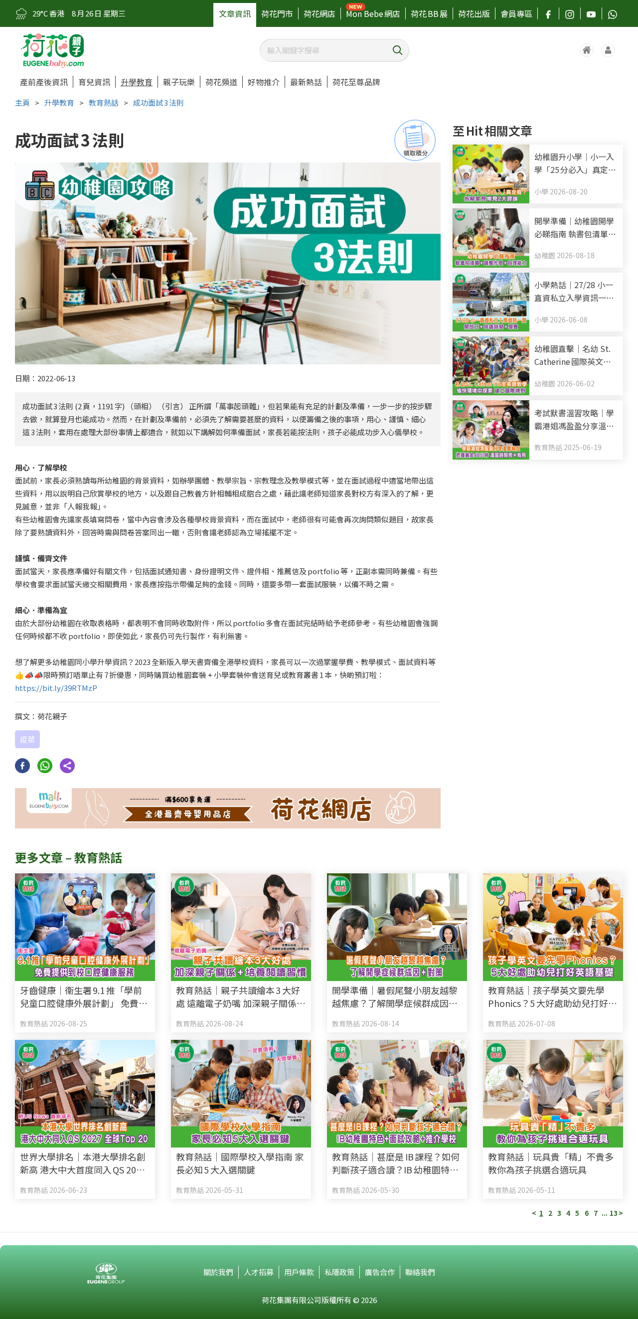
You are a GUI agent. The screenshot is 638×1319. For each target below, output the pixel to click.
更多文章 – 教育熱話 (68, 857)
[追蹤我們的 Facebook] (548, 13)
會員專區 (516, 13)
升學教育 (137, 82)
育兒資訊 (94, 82)
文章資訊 (235, 13)
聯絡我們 (420, 1272)
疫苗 (27, 739)
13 (614, 1213)
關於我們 (218, 1272)
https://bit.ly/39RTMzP (56, 687)
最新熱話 (306, 82)
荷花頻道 (221, 82)
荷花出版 (474, 13)
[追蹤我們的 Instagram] (569, 13)
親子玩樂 (179, 82)
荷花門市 (277, 13)
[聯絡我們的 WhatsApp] (612, 13)
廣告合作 (380, 1272)
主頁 (22, 102)
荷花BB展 (429, 13)
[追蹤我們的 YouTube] (591, 13)
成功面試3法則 (158, 102)
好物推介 (264, 82)
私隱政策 (339, 1272)
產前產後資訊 (44, 82)
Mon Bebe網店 (373, 13)
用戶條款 (299, 1272)
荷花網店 (319, 13)
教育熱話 (104, 102)
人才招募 (259, 1272)
